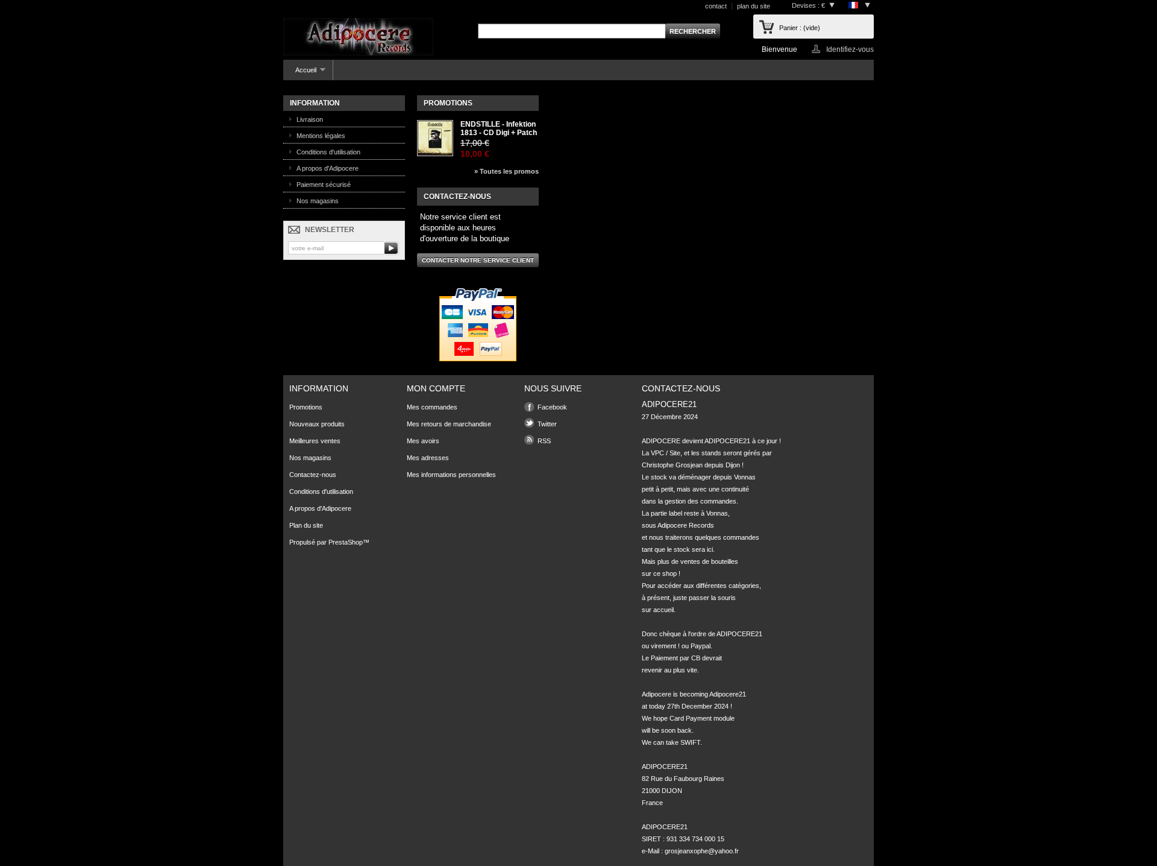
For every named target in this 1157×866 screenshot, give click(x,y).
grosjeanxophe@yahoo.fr (702, 851)
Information (315, 103)
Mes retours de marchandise (449, 424)
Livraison (309, 119)
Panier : (799, 27)
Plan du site (306, 525)
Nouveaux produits (317, 424)
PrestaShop (345, 542)
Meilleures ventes (314, 440)
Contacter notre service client (478, 260)
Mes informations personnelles (451, 474)
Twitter (547, 424)
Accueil (299, 73)
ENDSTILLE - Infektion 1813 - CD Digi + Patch (498, 128)
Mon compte (436, 388)
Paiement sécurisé (323, 184)
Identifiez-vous (850, 49)
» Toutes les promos (506, 171)
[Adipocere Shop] (358, 37)
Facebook (552, 407)
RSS (544, 440)
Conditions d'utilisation (328, 152)
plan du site (753, 6)
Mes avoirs (423, 440)
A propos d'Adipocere (327, 168)
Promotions (448, 103)
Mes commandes (432, 407)
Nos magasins (317, 200)
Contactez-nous (312, 474)
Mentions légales (320, 135)
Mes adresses (428, 457)
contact (716, 6)
